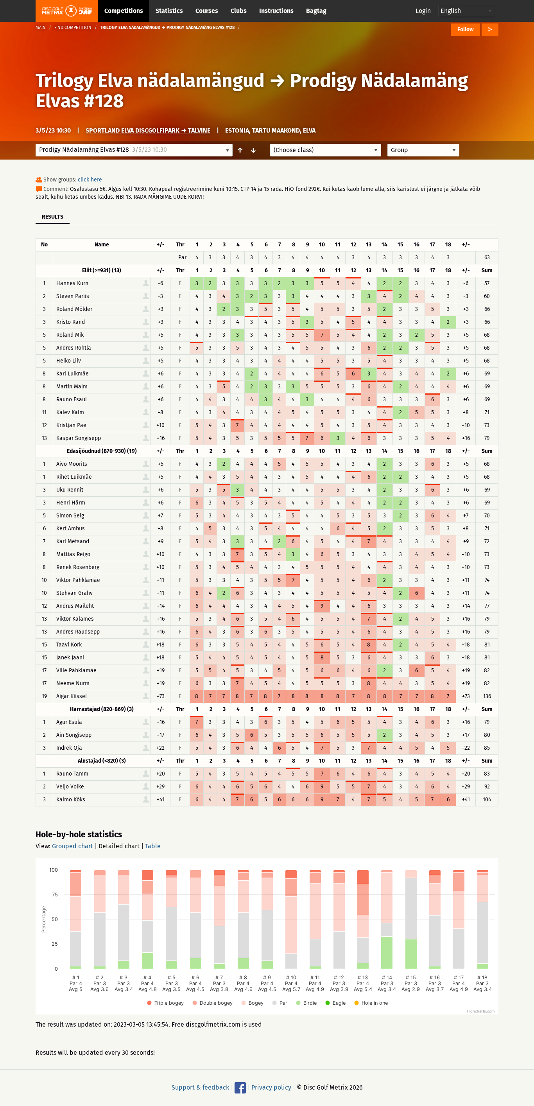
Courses (206, 10)
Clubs (239, 10)
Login (423, 10)
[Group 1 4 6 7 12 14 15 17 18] (423, 150)
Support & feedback (200, 1087)
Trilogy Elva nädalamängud (150, 80)
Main (41, 27)
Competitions (123, 10)
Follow (465, 29)
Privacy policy (271, 1087)
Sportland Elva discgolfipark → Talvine (148, 130)
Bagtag (316, 10)
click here (90, 179)
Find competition (72, 27)
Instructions (276, 10)
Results (52, 217)
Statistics (169, 10)
